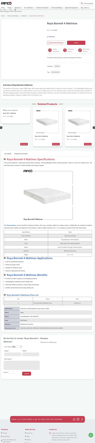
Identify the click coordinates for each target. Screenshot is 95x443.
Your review (8, 359)
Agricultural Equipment (71, 7)
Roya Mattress (55, 72)
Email (25, 351)
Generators (18, 7)
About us (86, 7)
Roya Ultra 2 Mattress (41, 136)
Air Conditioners (28, 7)
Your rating (8, 346)
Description (7, 153)
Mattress (24, 16)
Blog (82, 7)
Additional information (21, 153)
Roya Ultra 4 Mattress (73, 136)
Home (2, 7)
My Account (18, 11)
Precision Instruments (42, 7)
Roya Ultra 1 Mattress (9, 113)
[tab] (8, 154)
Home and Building (56, 7)
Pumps (9, 7)
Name (7, 351)
